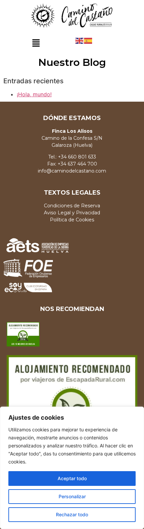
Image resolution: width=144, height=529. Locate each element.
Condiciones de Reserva (72, 206)
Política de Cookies (72, 220)
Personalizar (72, 496)
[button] (36, 43)
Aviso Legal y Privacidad (72, 213)
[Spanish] (88, 40)
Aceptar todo (72, 478)
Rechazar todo (72, 514)
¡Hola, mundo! (34, 94)
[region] (72, 468)
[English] (79, 40)
